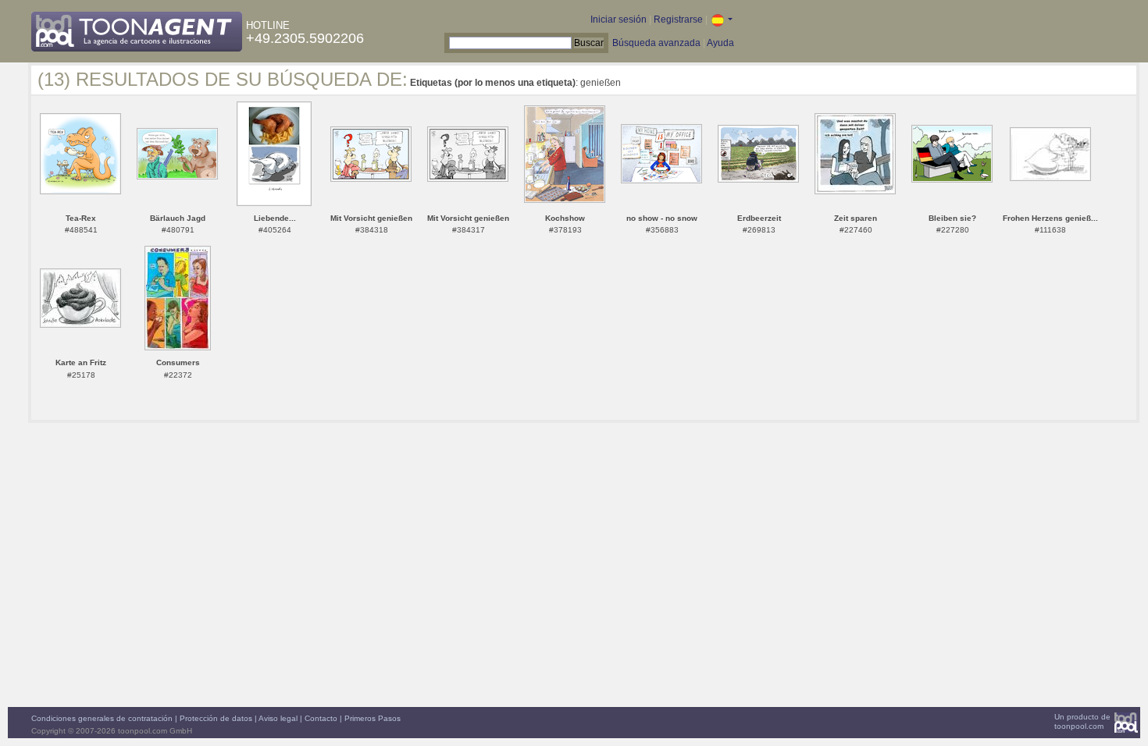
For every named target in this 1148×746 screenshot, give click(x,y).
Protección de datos (216, 718)
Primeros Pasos (372, 718)
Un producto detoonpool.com (1082, 721)
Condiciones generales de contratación (102, 718)
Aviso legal (278, 718)
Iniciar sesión (618, 19)
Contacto (321, 718)
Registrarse (678, 19)
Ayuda (720, 42)
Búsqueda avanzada (656, 42)
